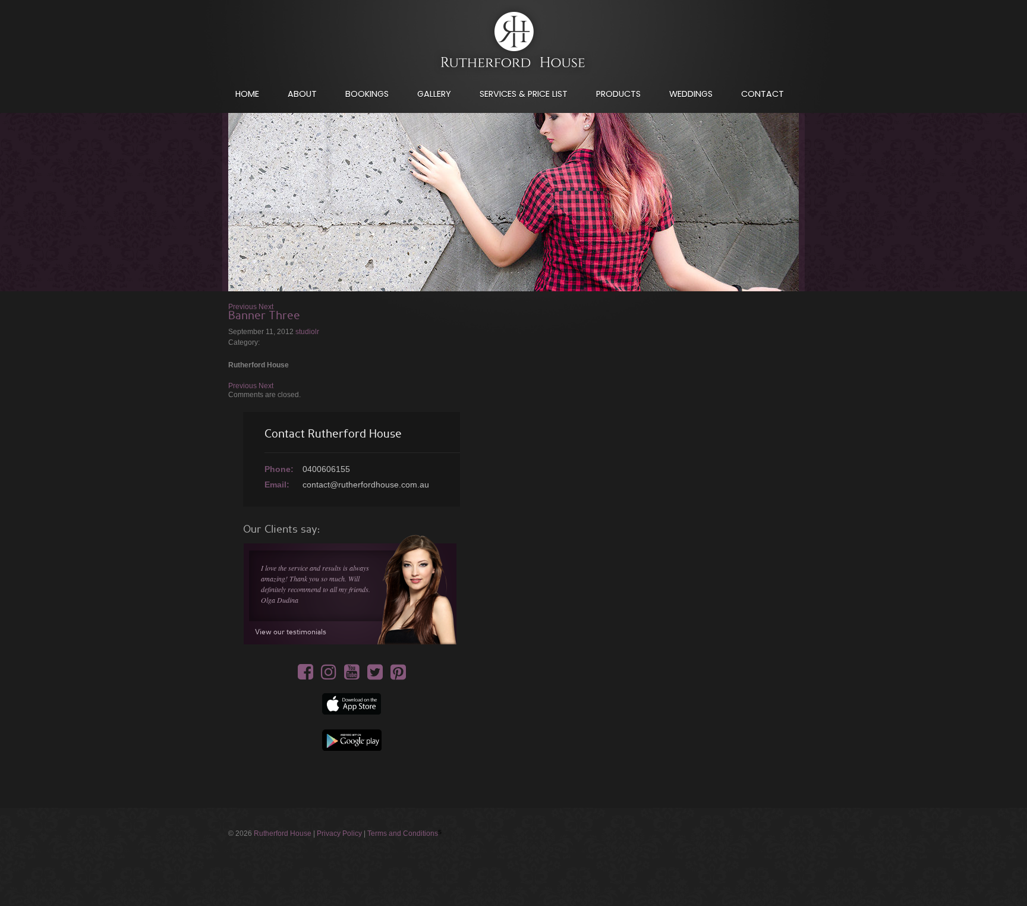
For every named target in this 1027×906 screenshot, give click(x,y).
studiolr (307, 332)
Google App (352, 740)
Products (618, 94)
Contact (762, 94)
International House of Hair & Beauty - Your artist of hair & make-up (513, 43)
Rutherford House (282, 833)
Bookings (367, 94)
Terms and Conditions (402, 833)
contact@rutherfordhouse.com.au (366, 484)
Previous (242, 307)
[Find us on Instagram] (328, 676)
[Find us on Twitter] (375, 676)
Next (266, 307)
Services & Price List (524, 94)
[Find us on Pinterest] (398, 676)
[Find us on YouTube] (352, 676)
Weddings (691, 94)
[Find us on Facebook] (305, 676)
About (302, 94)
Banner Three (264, 316)
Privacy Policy (339, 833)
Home (247, 94)
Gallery (434, 94)
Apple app (351, 704)
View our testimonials (290, 632)
